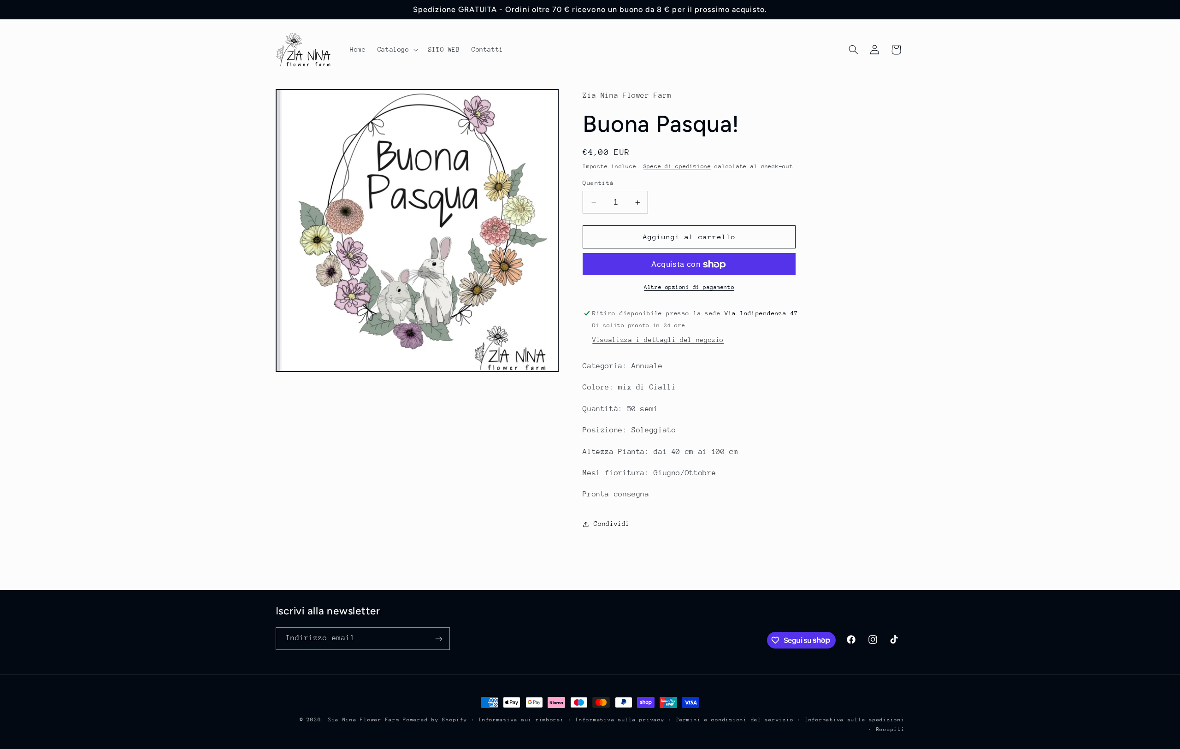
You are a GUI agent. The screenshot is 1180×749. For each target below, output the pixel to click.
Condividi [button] (612, 524)
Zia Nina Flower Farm (364, 720)
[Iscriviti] (438, 639)
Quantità (598, 183)
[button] (397, 50)
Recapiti (890, 729)
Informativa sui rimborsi (521, 720)
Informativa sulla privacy (619, 720)
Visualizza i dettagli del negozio (658, 340)
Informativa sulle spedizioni (855, 720)
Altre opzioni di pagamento (689, 287)
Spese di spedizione (677, 166)
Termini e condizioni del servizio (734, 720)
